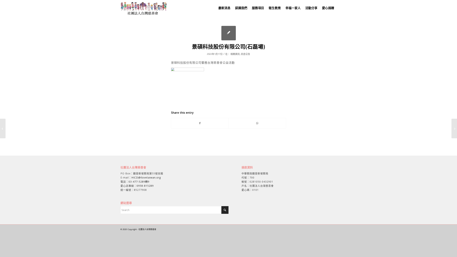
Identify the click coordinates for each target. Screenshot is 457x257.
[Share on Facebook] (199, 123)
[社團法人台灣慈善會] (143, 8)
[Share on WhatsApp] (257, 123)
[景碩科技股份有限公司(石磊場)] (228, 33)
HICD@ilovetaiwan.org (146, 177)
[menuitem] (224, 8)
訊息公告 (245, 54)
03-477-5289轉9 (139, 181)
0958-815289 (145, 185)
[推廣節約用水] (3, 128)
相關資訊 (235, 54)
